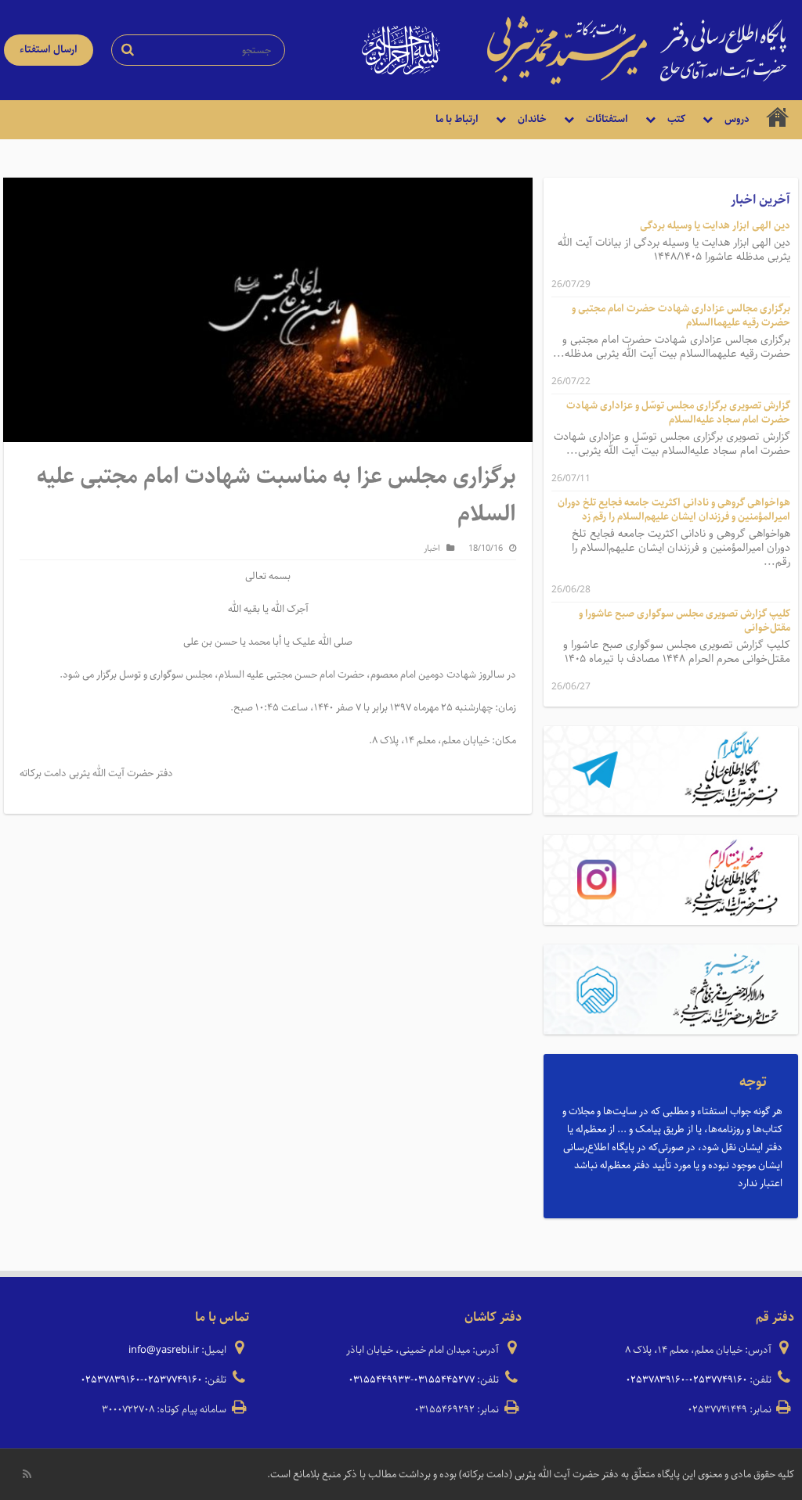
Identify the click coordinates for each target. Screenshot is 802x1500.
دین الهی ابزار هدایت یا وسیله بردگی (715, 226)
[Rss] (27, 1474)
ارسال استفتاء (49, 50)
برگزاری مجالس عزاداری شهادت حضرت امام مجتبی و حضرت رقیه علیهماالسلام (681, 316)
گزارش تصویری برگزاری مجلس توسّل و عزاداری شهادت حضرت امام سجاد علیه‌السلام (678, 413)
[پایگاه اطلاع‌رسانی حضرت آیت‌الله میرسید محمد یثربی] (636, 49)
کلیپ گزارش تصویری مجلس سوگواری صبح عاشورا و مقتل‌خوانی (684, 621)
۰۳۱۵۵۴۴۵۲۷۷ (444, 1380)
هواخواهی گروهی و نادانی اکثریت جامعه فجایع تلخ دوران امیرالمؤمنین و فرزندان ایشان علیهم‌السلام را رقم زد (674, 510)
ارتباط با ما (457, 119)
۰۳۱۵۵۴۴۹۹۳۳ (379, 1380)
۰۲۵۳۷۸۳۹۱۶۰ (655, 1380)
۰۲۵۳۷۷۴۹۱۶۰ (717, 1380)
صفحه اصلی (777, 119)
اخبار (432, 548)
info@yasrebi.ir (163, 1350)
